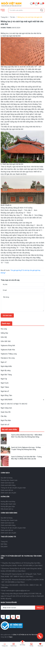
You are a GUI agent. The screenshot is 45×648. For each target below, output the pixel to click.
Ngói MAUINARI (6, 400)
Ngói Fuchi (4, 383)
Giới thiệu (4, 544)
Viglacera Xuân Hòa (8, 350)
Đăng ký (40, 608)
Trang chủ (4, 541)
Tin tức (31, 646)
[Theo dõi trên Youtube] (18, 617)
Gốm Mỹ (4, 337)
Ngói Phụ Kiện (6, 420)
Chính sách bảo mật (7, 483)
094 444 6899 (13, 585)
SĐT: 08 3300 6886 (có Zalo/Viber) (13, 582)
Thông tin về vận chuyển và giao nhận (13, 488)
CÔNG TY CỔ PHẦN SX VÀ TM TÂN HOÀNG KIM (27, 634)
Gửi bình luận (7, 315)
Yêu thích (40, 646)
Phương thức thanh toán (9, 480)
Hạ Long (4, 329)
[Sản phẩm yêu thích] (31, 4)
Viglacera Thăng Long (9, 354)
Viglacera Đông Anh (8, 345)
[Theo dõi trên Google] (13, 617)
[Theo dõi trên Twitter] (8, 617)
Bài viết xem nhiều (9, 429)
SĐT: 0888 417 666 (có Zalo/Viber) (21, 576)
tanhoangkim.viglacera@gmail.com (18, 590)
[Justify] (41, 10)
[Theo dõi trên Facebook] (3, 617)
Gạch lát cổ (5, 425)
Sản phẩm (4, 546)
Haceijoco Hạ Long (8, 358)
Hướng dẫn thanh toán (8, 504)
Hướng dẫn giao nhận (8, 506)
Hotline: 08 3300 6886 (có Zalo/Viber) (30, 565)
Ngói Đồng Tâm (6, 395)
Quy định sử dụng (6, 478)
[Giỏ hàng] (36, 4)
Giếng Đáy (4, 333)
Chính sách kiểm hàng (8, 485)
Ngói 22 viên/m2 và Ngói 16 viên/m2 (14, 404)
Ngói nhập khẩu (6, 366)
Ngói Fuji (4, 379)
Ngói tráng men (6, 408)
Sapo (10, 637)
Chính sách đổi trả (7, 490)
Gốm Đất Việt (6, 341)
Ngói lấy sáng (5, 370)
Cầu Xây (4, 416)
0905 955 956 (23, 585)
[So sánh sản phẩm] (41, 4)
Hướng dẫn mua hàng (8, 501)
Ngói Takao (5, 387)
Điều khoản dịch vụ (7, 509)
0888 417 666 (34, 585)
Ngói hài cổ (5, 391)
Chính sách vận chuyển (8, 493)
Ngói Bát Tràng (6, 375)
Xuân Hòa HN (5, 412)
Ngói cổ (3, 362)
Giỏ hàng (22, 645)
